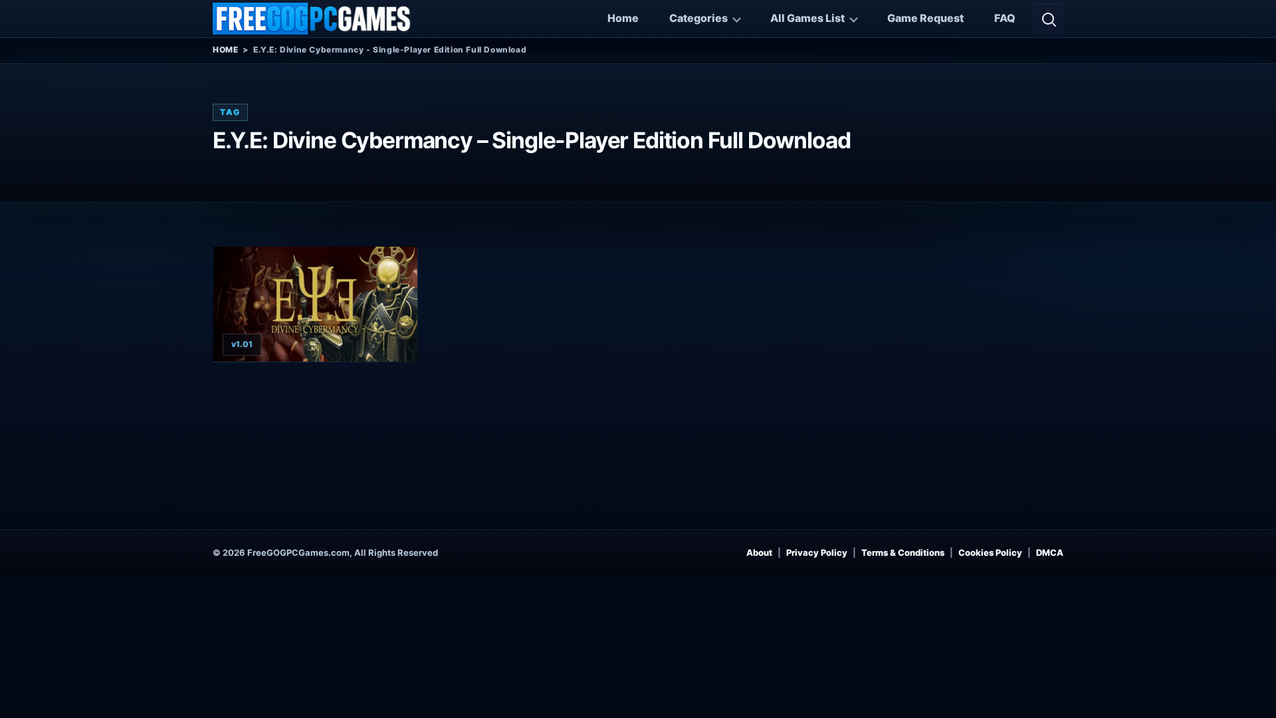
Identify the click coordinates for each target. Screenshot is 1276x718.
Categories (698, 18)
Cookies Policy (990, 552)
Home (623, 18)
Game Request (925, 18)
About (759, 552)
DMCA (1049, 552)
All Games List (807, 18)
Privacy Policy (816, 552)
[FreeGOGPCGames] (312, 19)
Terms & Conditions (902, 552)
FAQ (1004, 18)
